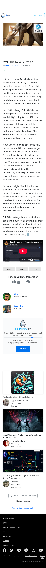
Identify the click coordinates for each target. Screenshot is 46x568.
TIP (24, 349)
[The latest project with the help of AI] (23, 382)
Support (6, 541)
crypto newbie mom (19, 400)
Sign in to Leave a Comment (24, 496)
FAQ (5, 523)
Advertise (7, 536)
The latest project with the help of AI (18, 397)
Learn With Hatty (18, 441)
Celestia (22, 269)
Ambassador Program (11, 527)
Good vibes (15, 66)
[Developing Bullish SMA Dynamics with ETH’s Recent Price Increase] (23, 461)
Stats (5, 532)
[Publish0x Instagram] (33, 550)
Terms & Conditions (31, 556)
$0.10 (5, 70)
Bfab (7, 66)
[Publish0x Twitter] (12, 550)
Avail (35, 269)
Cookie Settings (9, 545)
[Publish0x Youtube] (41, 550)
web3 (9, 269)
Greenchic (15, 481)
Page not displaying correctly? (23, 508)
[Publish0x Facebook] (4, 550)
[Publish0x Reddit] (26, 550)
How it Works (8, 518)
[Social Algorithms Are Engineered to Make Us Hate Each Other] (23, 420)
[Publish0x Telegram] (19, 550)
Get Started (38, 15)
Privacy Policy (42, 557)
